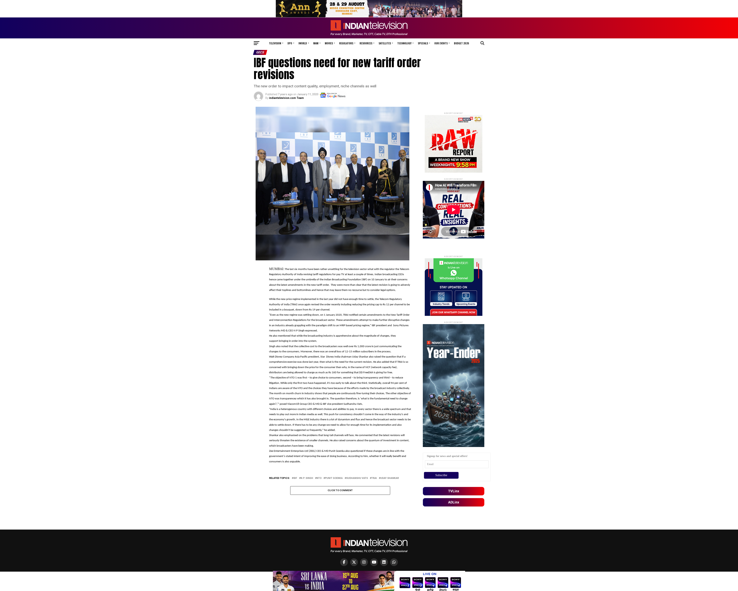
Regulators (346, 43)
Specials (423, 43)
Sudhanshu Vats (357, 478)
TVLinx (453, 491)
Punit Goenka (334, 478)
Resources (366, 43)
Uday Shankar (389, 478)
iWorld (302, 43)
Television (275, 43)
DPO (290, 43)
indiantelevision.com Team (286, 97)
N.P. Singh (307, 478)
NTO (319, 478)
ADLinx (453, 502)
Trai (374, 478)
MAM (315, 43)
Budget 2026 (461, 43)
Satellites (385, 43)
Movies (329, 43)
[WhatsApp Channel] (394, 562)
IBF (295, 478)
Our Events (441, 43)
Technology (404, 43)
